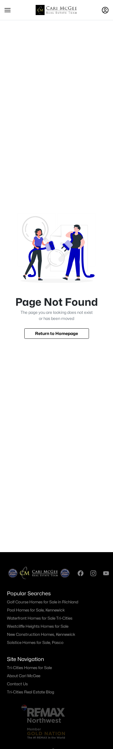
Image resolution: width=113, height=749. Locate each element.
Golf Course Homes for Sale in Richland (42, 602)
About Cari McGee (23, 675)
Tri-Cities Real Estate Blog (30, 692)
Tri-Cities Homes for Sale (29, 667)
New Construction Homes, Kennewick (41, 634)
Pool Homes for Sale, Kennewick (36, 610)
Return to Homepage (56, 333)
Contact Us (17, 684)
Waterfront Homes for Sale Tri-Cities (39, 618)
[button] (7, 10)
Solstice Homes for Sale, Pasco (35, 642)
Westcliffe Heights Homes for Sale (37, 626)
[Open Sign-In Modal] (105, 10)
